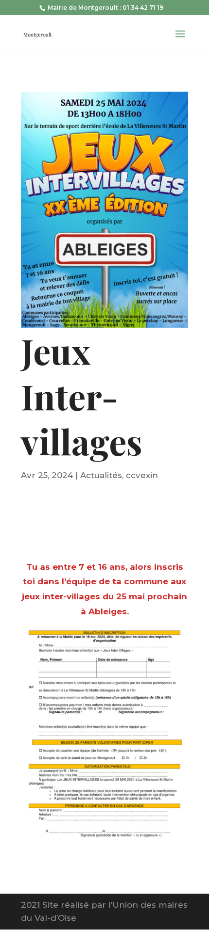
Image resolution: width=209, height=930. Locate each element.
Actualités (101, 475)
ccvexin (142, 475)
